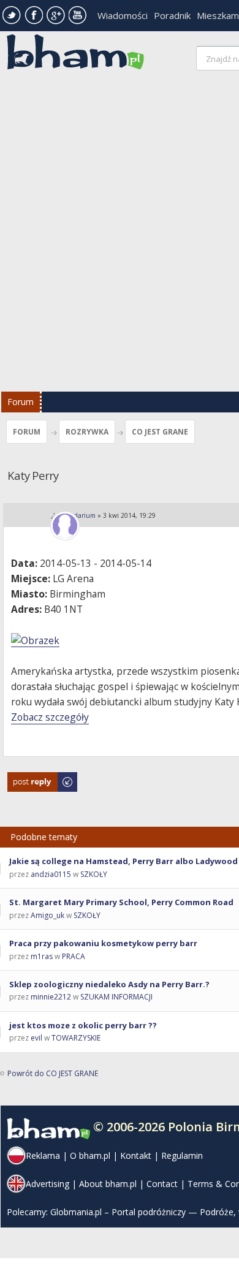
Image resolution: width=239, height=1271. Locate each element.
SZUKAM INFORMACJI (116, 997)
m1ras (42, 956)
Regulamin (182, 1155)
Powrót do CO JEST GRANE (52, 1073)
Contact (162, 1183)
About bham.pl (108, 1183)
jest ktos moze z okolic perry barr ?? (83, 1025)
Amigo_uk (47, 915)
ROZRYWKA (87, 432)
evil (36, 1038)
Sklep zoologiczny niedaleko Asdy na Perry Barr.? (109, 984)
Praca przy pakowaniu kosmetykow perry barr (103, 943)
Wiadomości (122, 15)
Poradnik (172, 15)
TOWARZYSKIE (76, 1038)
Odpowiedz (27, 778)
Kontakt (135, 1155)
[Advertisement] (119, 234)
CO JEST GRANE (160, 432)
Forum (20, 402)
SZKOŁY (93, 874)
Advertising (47, 1183)
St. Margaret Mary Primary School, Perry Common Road (121, 902)
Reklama (43, 1155)
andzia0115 (51, 874)
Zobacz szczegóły (50, 717)
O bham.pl (90, 1155)
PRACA (73, 956)
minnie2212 (51, 997)
